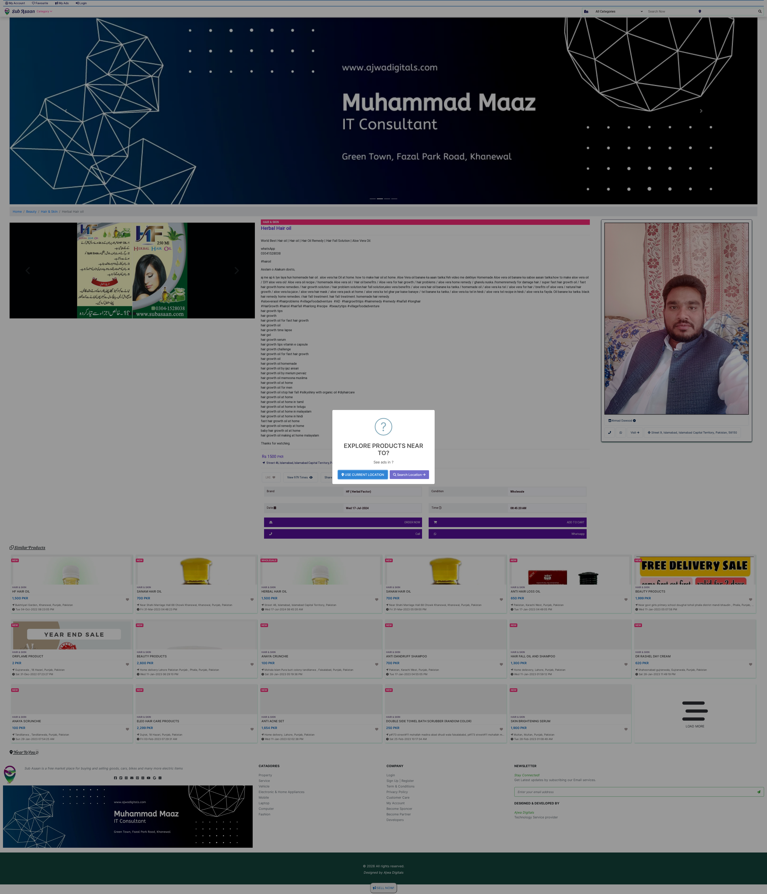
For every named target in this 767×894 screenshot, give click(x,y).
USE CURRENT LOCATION (364, 475)
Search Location (409, 475)
